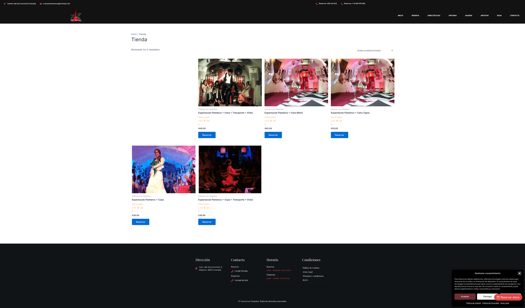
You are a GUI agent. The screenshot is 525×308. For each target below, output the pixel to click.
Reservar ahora (510, 297)
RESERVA (415, 15)
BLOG (499, 15)
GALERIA (468, 15)
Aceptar (465, 296)
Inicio (134, 34)
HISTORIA (453, 15)
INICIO (400, 15)
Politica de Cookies (473, 303)
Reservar (207, 135)
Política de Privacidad (490, 303)
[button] (519, 273)
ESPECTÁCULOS (434, 15)
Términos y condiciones (313, 276)
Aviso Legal (504, 303)
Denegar (487, 296)
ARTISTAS (485, 15)
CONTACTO (514, 15)
